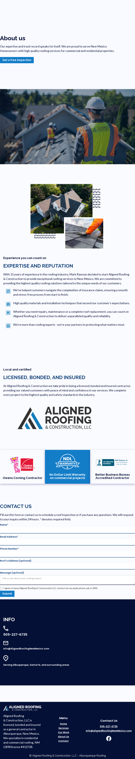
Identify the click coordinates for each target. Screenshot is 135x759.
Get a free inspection (16, 60)
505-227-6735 (109, 726)
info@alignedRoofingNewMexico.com (109, 730)
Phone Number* (9, 548)
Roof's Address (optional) (15, 560)
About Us (63, 736)
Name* (4, 524)
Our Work (63, 732)
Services (63, 728)
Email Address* (9, 536)
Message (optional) (12, 572)
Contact (63, 741)
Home (63, 723)
